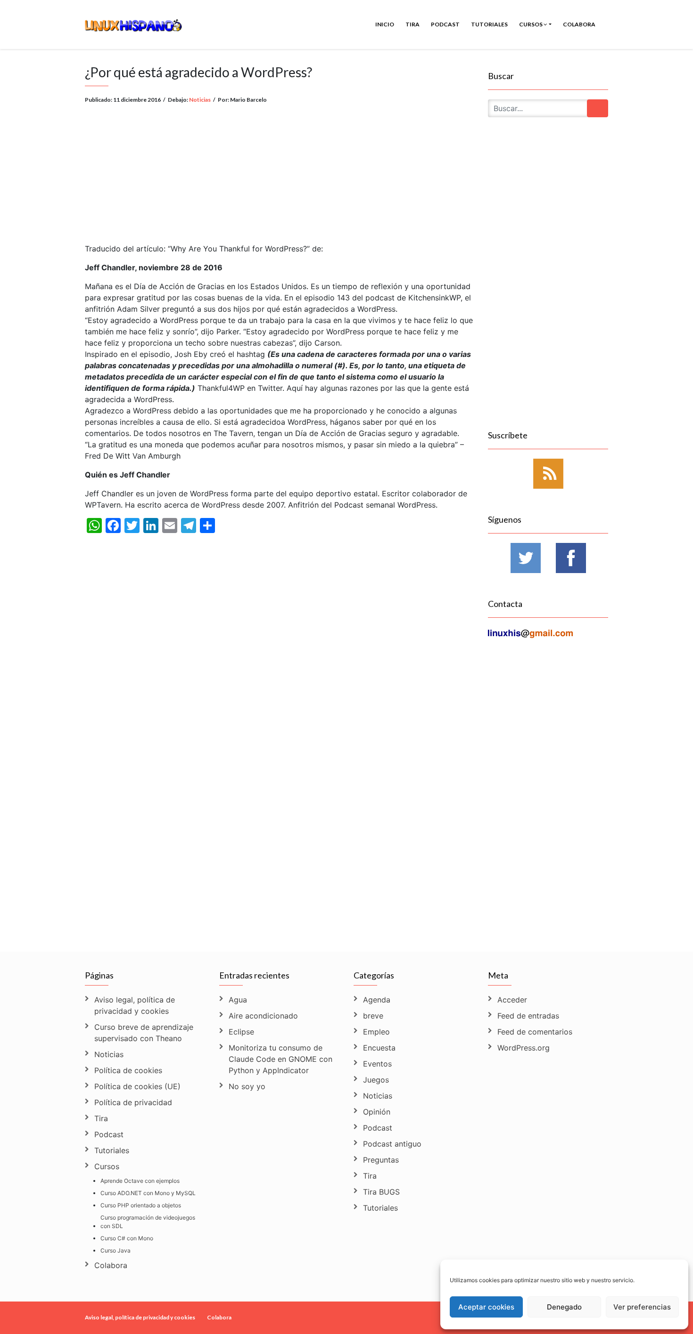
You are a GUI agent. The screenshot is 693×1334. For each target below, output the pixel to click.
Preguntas (381, 1159)
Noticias (200, 99)
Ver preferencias (642, 1306)
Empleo (376, 1031)
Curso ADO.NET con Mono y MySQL (148, 1193)
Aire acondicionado (263, 1015)
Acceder (512, 999)
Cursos (531, 24)
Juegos (376, 1079)
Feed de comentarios (534, 1031)
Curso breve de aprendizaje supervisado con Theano (143, 1032)
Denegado (564, 1306)
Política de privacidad (133, 1102)
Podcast (445, 24)
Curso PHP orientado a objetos (140, 1205)
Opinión (376, 1111)
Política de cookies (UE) (137, 1086)
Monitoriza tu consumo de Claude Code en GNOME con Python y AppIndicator (280, 1059)
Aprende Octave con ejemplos (140, 1180)
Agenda (376, 999)
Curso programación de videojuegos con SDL (147, 1221)
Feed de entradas (528, 1015)
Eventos (377, 1063)
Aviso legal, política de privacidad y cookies (134, 1005)
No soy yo (247, 1086)
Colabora (579, 24)
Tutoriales (489, 24)
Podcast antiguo (392, 1143)
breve (373, 1015)
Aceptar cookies (486, 1306)
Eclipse (241, 1031)
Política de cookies (128, 1070)
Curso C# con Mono (126, 1238)
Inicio (384, 24)
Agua (238, 999)
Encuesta (379, 1047)
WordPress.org (523, 1047)
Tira (412, 24)
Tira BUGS (381, 1192)
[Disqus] (279, 814)
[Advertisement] (279, 166)
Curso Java (115, 1250)
